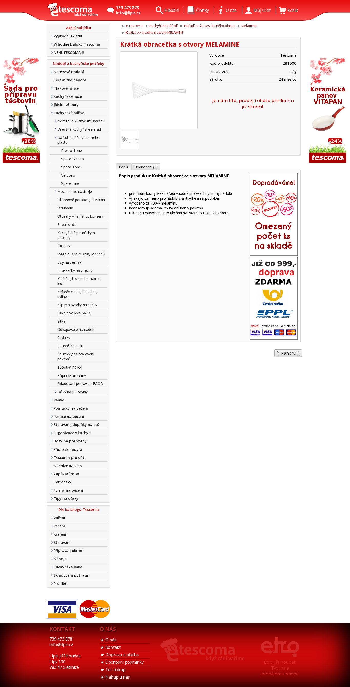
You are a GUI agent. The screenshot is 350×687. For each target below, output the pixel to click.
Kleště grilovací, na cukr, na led (79, 281)
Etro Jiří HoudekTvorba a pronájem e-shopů (280, 668)
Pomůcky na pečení (71, 408)
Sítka (61, 321)
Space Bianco (72, 158)
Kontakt (113, 647)
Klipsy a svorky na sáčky (77, 304)
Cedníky (63, 337)
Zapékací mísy (66, 473)
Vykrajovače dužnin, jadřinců (81, 253)
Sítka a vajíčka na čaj (74, 313)
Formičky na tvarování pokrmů (75, 356)
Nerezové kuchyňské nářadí (80, 121)
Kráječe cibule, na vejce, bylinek (77, 294)
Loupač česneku (70, 345)
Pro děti (61, 583)
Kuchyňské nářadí (69, 112)
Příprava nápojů (68, 449)
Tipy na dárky (66, 498)
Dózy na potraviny (72, 391)
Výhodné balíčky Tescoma (77, 44)
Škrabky (63, 245)
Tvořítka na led (69, 367)
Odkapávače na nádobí (76, 329)
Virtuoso (68, 175)
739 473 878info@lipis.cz (128, 10)
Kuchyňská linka (68, 567)
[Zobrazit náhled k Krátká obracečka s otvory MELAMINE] (159, 90)
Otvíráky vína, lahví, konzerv (80, 216)
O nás (110, 640)
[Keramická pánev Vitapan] (328, 111)
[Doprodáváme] (273, 254)
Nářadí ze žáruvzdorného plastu (78, 140)
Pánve (59, 400)
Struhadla (65, 208)
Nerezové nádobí (69, 71)
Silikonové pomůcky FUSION (81, 199)
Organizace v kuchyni (73, 432)
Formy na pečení (68, 490)
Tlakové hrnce (66, 88)
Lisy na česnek (69, 262)
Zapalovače (67, 224)
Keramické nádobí (70, 80)
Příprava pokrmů (69, 550)
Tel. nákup (115, 669)
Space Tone (71, 167)
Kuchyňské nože (68, 96)
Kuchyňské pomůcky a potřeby (76, 235)
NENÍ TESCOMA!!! (69, 52)
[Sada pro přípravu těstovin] (22, 111)
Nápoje (60, 558)
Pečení (59, 526)
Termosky (62, 482)
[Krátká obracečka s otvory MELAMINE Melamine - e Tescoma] (72, 10)
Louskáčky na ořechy (74, 270)
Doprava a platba (122, 654)
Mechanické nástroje (74, 191)
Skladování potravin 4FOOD (80, 383)
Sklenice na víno (68, 465)
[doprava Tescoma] (273, 338)
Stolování (62, 542)
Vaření (59, 517)
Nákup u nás (117, 677)
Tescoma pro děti (69, 457)
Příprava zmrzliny (71, 375)
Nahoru (288, 353)
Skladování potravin (71, 575)
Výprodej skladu (68, 36)
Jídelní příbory (66, 104)
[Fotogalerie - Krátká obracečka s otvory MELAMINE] (130, 140)
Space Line (70, 183)
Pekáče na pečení (69, 416)
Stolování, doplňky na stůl (77, 424)
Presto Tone (71, 150)
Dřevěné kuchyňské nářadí (79, 129)
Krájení (60, 534)
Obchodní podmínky (124, 662)
